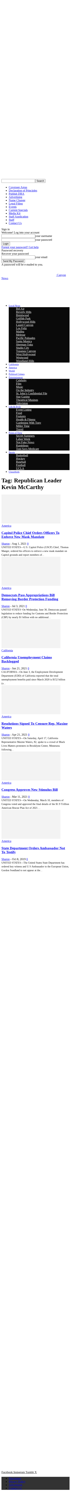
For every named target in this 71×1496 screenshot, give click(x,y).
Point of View (15, 432)
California (14, 364)
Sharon (5, 543)
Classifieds (14, 471)
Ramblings (22, 445)
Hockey (20, 458)
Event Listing (23, 409)
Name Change (17, 200)
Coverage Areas (18, 187)
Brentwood (22, 315)
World (12, 370)
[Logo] (28, 288)
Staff (11, 219)
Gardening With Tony (28, 422)
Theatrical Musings (27, 399)
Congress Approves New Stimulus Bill (29, 790)
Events (13, 206)
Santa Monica (24, 341)
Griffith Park (23, 318)
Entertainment (16, 377)
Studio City (22, 347)
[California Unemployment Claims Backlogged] (30, 647)
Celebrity (21, 380)
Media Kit (14, 213)
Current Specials (18, 210)
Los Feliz (21, 328)
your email (41, 257)
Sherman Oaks (24, 344)
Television (22, 403)
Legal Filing (16, 203)
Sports (12, 452)
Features (21, 416)
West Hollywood (26, 354)
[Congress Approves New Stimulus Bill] (30, 779)
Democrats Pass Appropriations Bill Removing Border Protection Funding (29, 597)
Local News (14, 305)
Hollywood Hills (25, 321)
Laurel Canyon (24, 325)
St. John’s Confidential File (31, 393)
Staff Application (18, 216)
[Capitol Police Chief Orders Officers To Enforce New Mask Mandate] (30, 522)
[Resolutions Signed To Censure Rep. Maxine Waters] (30, 713)
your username (43, 235)
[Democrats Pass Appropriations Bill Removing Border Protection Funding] (30, 584)
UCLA (20, 468)
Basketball (22, 455)
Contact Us (15, 223)
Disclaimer (15, 1478)
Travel (19, 429)
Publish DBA (16, 193)
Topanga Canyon (26, 351)
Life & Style (15, 406)
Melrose (20, 334)
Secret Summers (25, 435)
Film (18, 383)
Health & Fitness (25, 419)
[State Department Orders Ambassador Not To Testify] (30, 837)
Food (19, 412)
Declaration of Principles (23, 190)
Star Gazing (23, 396)
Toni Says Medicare (27, 448)
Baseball (21, 461)
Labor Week (23, 439)
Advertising (15, 197)
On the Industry (25, 390)
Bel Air (20, 308)
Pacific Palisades (25, 338)
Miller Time (22, 426)
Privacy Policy (17, 1481)
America (13, 367)
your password (43, 239)
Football (20, 465)
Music (19, 386)
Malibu (20, 331)
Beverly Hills (23, 311)
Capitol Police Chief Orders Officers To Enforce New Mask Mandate (30, 535)
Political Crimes (17, 374)
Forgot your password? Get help (20, 247)
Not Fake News (25, 442)
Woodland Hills (25, 360)
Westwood (22, 357)
